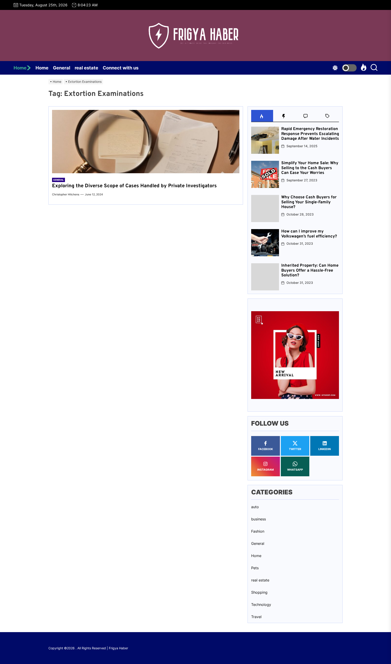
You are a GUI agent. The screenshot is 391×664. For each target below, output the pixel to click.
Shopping (259, 592)
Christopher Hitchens (65, 194)
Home (20, 68)
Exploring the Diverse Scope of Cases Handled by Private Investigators (134, 186)
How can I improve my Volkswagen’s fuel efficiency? (309, 234)
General (61, 68)
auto (255, 507)
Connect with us (120, 68)
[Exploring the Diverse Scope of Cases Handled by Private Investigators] (145, 141)
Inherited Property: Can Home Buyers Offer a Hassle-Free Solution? (310, 270)
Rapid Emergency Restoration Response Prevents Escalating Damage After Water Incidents (310, 133)
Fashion (257, 531)
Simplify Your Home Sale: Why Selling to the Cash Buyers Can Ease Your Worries (309, 168)
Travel (256, 616)
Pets (255, 568)
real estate (86, 68)
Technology (261, 604)
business (258, 519)
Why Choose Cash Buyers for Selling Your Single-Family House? (309, 202)
